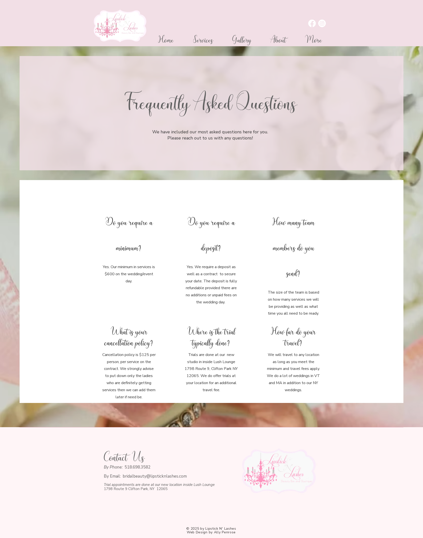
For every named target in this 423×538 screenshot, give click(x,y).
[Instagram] (322, 23)
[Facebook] (312, 23)
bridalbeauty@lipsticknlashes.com (155, 476)
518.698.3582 (138, 467)
